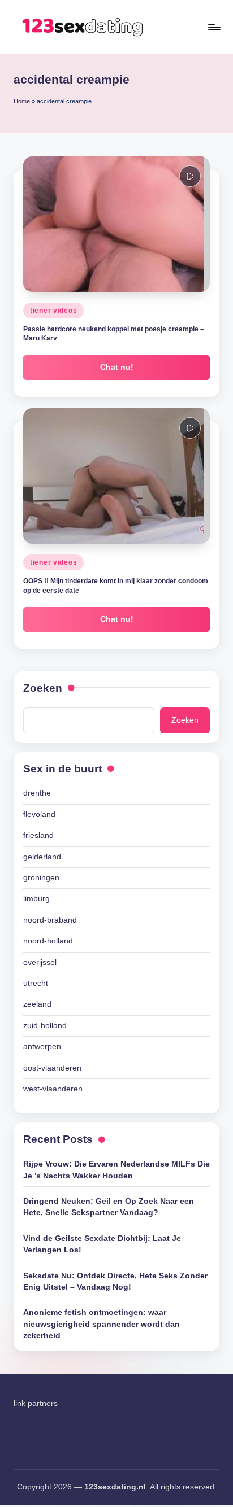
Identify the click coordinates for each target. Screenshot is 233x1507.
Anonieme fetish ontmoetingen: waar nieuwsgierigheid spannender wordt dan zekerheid (101, 1324)
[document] (116, 941)
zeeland (37, 1004)
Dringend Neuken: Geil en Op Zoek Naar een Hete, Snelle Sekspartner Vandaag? (108, 1207)
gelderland (42, 857)
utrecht (35, 983)
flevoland (39, 814)
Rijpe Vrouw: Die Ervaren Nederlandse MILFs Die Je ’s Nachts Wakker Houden (116, 1170)
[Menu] (213, 27)
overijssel (40, 962)
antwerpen (42, 1046)
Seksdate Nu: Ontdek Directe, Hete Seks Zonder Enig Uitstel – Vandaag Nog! (115, 1281)
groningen (41, 877)
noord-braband (50, 920)
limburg (36, 898)
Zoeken (42, 688)
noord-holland (48, 941)
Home (22, 101)
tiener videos (53, 310)
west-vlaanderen (53, 1089)
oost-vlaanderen (52, 1068)
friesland (38, 835)
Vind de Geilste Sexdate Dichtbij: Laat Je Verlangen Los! (102, 1244)
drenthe (37, 793)
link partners (36, 1403)
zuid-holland (45, 1025)
